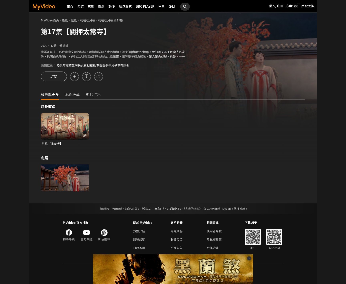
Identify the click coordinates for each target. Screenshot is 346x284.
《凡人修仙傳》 (212, 209)
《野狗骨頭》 (174, 209)
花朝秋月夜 (87, 20)
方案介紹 (292, 5)
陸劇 (74, 20)
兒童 (161, 6)
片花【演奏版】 (52, 143)
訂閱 (53, 76)
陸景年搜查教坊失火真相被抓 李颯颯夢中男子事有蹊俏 (93, 65)
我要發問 (177, 239)
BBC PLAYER (145, 6)
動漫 (112, 6)
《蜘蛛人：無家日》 (153, 209)
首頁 (70, 6)
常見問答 (177, 231)
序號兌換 (307, 5)
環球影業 (125, 6)
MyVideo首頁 (50, 20)
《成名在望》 (132, 209)
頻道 (80, 6)
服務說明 (139, 239)
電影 (91, 6)
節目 (172, 6)
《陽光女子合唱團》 (110, 209)
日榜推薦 (139, 248)
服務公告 (177, 248)
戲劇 (101, 6)
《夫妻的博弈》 (192, 209)
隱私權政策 (214, 239)
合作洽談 (213, 248)
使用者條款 (214, 231)
